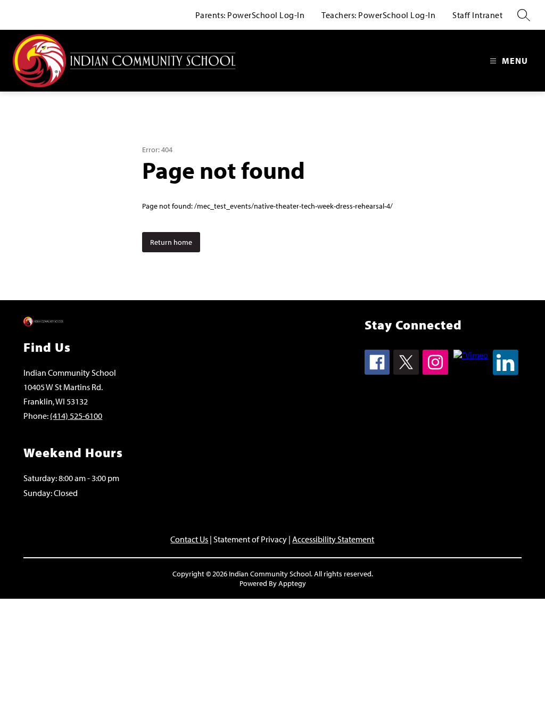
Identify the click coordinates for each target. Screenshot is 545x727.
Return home (171, 242)
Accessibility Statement (333, 539)
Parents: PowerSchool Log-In (250, 15)
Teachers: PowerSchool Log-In (378, 15)
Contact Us (189, 539)
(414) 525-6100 (76, 415)
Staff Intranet (477, 15)
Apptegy (292, 583)
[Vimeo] (470, 355)
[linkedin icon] (505, 372)
